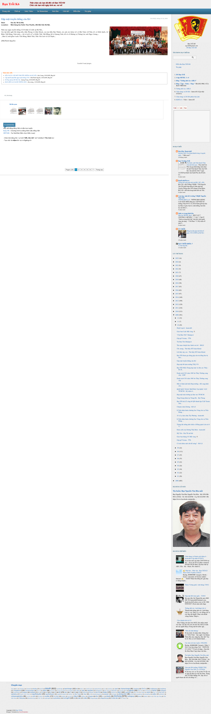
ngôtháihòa (14, 694)
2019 (177, 279)
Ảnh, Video (29, 11)
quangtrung (139, 694)
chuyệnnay (163, 688)
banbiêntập (59, 688)
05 (178, 462)
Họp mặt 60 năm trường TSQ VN (188, 364)
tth (74, 698)
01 (178, 476)
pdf (90, 694)
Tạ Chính (56, 696)
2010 (177, 311)
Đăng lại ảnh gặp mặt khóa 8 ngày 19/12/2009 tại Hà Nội (195, 232)
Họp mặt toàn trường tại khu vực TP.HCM (190, 394)
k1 (38, 692)
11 (178, 321)
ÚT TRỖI (181, 229)
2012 (177, 304)
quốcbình (161, 694)
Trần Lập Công (158, 696)
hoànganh (163, 690)
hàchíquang (147, 690)
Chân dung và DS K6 (183, 92)
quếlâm (154, 694)
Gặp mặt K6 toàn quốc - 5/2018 (195, 596)
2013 (177, 301)
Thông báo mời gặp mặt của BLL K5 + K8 (191, 182)
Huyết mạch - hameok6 (184, 328)
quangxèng (147, 694)
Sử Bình (40, 696)
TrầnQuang (22, 698)
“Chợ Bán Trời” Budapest (185, 335)
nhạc (85, 694)
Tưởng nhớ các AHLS (183, 89)
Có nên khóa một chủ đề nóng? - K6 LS (190, 443)
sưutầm (47, 696)
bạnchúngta (68, 688)
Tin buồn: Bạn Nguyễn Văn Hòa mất (188, 491)
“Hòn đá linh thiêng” (191, 631)
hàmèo (154, 690)
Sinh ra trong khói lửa (186, 213)
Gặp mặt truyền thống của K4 (186, 361)
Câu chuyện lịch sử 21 (184, 620)
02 (178, 473)
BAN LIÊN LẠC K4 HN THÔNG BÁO (16, 82)
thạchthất (69, 696)
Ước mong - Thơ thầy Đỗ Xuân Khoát (189, 349)
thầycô (76, 696)
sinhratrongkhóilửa (17, 696)
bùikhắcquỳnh (89, 688)
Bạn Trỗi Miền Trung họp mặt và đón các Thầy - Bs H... (192, 369)
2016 (177, 290)
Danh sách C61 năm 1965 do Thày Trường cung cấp (192, 379)
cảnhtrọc (110, 688)
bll (76, 688)
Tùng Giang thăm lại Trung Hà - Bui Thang (191, 398)
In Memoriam (42, 11)
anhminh (22, 688)
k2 (42, 692)
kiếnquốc (91, 692)
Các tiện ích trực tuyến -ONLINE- (196, 643)
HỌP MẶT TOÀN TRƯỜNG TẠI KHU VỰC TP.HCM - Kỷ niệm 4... (192, 390)
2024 (177, 262)
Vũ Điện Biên (114, 698)
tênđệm (63, 696)
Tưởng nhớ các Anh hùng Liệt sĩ (195, 608)
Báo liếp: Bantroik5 (185, 151)
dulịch (45, 690)
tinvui (139, 696)
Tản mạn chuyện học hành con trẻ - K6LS (190, 345)
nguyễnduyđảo (36, 694)
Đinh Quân (106, 690)
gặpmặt (131, 690)
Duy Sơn (52, 690)
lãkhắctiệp (113, 692)
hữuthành (32, 692)
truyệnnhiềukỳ (56, 698)
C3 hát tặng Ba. (183, 245)
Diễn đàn (76, 11)
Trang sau (99, 170)
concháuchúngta (29, 690)
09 (178, 448)
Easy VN (6, 131)
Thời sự (17, 11)
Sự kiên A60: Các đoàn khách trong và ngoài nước (191, 154)
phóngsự (114, 694)
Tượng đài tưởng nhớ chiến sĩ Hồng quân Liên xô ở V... (193, 425)
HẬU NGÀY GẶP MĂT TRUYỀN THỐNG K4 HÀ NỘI (20, 75)
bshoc (81, 688)
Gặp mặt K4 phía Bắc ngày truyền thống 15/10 (17, 77)
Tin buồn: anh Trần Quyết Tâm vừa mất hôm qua (196, 164)
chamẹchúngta (125, 688)
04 (178, 466)
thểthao (83, 696)
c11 (105, 688)
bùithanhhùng (97, 688)
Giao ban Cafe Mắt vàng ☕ (186, 331)
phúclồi (132, 694)
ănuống (35, 688)
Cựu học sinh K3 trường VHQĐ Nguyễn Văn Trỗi (192, 197)
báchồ (41, 688)
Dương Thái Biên (61, 690)
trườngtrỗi (66, 698)
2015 (177, 294)
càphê (116, 688)
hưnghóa (24, 692)
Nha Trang (77, 694)
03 (178, 469)
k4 (5, 95)
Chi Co (144, 688)
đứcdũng (122, 690)
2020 (177, 276)
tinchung (9, 95)
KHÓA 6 (179, 100)
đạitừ (83, 690)
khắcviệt (85, 692)
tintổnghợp (130, 696)
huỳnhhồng (17, 692)
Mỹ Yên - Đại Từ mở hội (185, 433)
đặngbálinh (90, 690)
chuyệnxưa (17, 690)
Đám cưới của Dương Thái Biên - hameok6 (191, 430)
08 (178, 451)
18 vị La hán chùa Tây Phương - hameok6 (190, 415)
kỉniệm (105, 692)
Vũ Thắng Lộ (124, 698)
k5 (55, 692)
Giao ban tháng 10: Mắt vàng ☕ (187, 437)
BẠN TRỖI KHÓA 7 (185, 244)
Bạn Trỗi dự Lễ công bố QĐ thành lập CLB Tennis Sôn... (193, 402)
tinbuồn (108, 696)
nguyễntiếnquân (49, 694)
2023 (177, 265)
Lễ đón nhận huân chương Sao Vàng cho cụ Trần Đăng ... (192, 411)
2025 (177, 258)
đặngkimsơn (99, 690)
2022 (177, 269)
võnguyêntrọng (104, 698)
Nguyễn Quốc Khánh (25, 694)
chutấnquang (153, 688)
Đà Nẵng (77, 690)
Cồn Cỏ (39, 690)
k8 (74, 692)
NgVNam (70, 694)
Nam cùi (155, 692)
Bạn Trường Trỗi (184, 161)
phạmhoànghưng (97, 694)
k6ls (66, 692)
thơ (97, 696)
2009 (177, 315)
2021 (177, 272)
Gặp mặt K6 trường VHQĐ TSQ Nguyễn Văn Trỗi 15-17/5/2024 (195, 668)
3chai (12, 688)
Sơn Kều (28, 696)
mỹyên (148, 692)
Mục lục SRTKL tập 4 (185, 215)
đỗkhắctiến (114, 690)
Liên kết (66, 11)
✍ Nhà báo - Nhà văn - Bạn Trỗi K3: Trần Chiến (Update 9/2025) (195, 572)
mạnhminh (128, 692)
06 (178, 458)
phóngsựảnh (123, 694)
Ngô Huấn (161, 692)
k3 (46, 692)
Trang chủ (6, 11)
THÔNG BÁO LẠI (184, 200)
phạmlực (106, 694)
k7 (70, 692)
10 (178, 325)
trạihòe (145, 696)
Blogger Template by (17, 712)
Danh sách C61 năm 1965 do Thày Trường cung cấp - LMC (192, 374)
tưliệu (79, 698)
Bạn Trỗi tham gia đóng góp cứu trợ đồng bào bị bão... (192, 356)
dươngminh (70, 690)
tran (151, 696)
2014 (177, 297)
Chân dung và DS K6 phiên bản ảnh (187, 97)
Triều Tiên (40, 698)
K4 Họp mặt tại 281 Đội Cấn (12, 80)
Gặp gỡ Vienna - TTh (184, 338)
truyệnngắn (47, 698)
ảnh (17, 688)
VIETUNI (6, 133)
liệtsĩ (119, 692)
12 (178, 318)
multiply (143, 692)
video (85, 698)
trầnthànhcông (31, 698)
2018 (177, 283)
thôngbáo (90, 696)
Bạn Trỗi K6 (10, 4)
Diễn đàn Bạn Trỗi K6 (183, 64)
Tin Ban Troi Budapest (184, 342)
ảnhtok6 (29, 688)
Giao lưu (140, 690)
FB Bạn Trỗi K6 (191, 47)
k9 (79, 692)
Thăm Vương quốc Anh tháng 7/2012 (197, 585)
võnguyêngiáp (94, 698)
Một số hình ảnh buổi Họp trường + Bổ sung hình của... (192, 385)
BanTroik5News (183, 180)
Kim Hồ (98, 692)
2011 (177, 308)
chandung (136, 688)
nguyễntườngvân (61, 694)
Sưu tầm (55, 11)
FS (126, 690)
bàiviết (48, 688)
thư (103, 696)
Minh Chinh (136, 692)
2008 (177, 481)
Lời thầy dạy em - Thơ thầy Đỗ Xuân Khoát (191, 352)
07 (178, 455)
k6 (59, 692)
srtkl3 (33, 696)
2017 (177, 286)
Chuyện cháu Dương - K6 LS (186, 407)
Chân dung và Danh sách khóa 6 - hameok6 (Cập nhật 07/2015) (196, 557)
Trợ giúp (88, 11)
